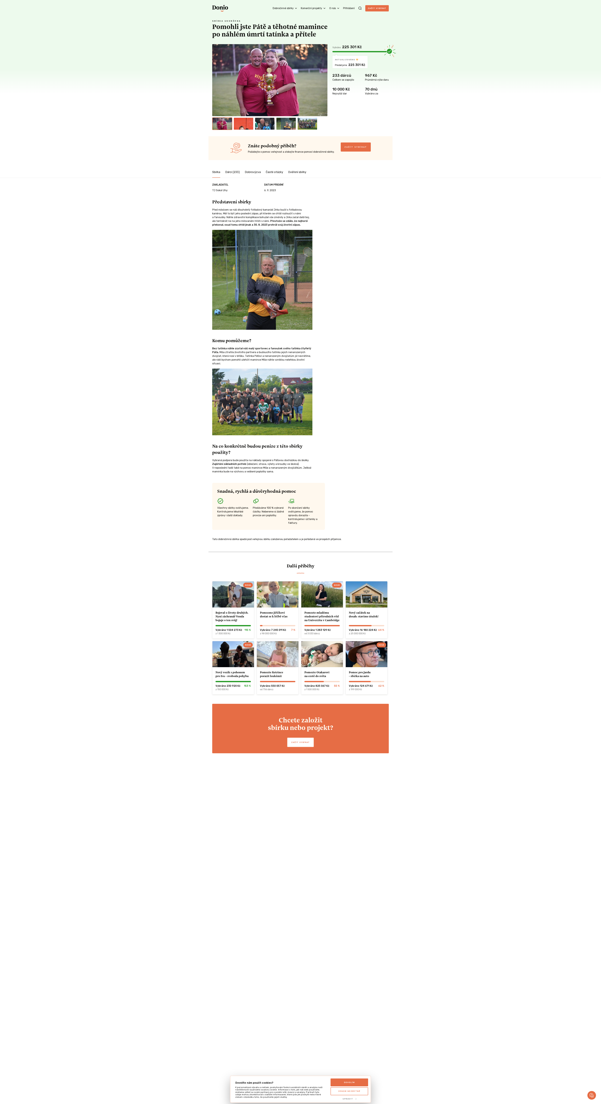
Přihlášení (349, 8)
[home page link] (220, 8)
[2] (244, 123)
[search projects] (360, 8)
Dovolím (349, 1082)
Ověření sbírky (297, 172)
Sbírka (216, 172)
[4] (286, 123)
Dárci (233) (232, 172)
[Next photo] (323, 80)
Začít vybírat (377, 8)
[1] (222, 123)
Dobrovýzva (253, 172)
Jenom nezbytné (349, 1091)
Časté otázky (274, 172)
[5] (307, 123)
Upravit (348, 1099)
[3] (265, 123)
